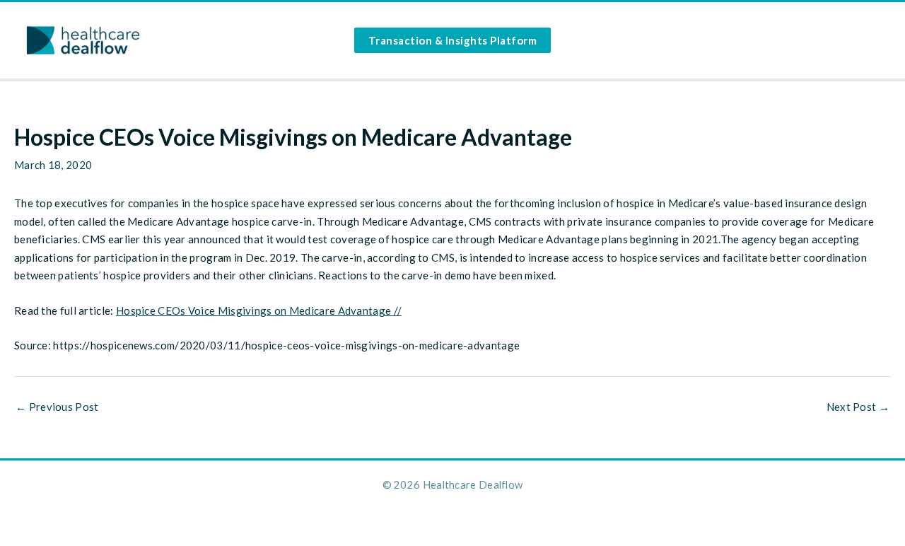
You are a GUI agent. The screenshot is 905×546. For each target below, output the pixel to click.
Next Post (858, 407)
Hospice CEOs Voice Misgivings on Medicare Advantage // (259, 310)
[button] (452, 40)
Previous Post (57, 407)
